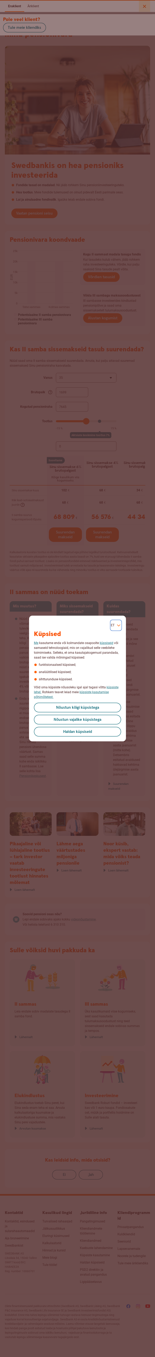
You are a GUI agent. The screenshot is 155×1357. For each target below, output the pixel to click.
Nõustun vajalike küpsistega (77, 719)
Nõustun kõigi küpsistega (77, 707)
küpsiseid (106, 643)
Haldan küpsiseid (77, 731)
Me (36, 643)
